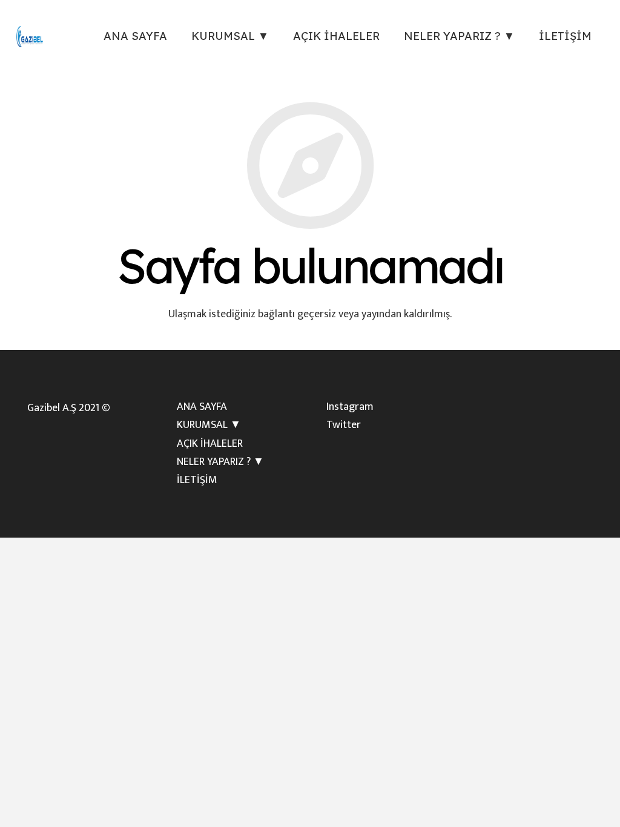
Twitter (343, 425)
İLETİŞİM (197, 480)
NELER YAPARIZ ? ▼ (220, 462)
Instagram (350, 407)
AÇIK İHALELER (210, 444)
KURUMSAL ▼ (209, 425)
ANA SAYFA (202, 407)
